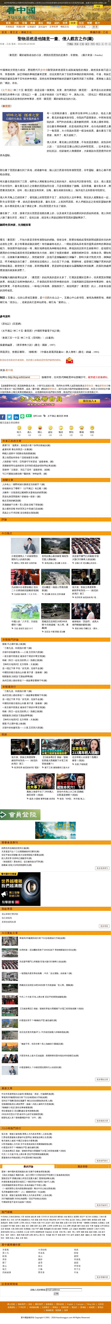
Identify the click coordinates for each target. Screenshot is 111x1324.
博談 (48, 23)
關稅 (89, 1220)
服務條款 (49, 1304)
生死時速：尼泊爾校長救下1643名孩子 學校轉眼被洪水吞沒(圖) (47, 950)
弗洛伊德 (52, 1220)
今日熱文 (7, 533)
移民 (69, 1232)
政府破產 (53, 799)
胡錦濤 (23, 594)
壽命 (17, 1238)
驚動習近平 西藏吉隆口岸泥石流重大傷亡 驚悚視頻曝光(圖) (28, 1178)
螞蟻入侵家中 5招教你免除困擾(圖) (19, 453)
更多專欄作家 (102, 1277)
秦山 (4, 1266)
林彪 (59, 1235)
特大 (98, 44)
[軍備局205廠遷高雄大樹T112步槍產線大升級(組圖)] (10, 938)
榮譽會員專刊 (10, 842)
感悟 (99, 1235)
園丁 (4, 1262)
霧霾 (41, 1229)
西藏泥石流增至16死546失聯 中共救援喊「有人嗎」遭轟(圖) (46, 985)
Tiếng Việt (90, 1304)
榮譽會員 (88, 386)
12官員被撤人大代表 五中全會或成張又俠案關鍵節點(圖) (26, 1144)
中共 (63, 1220)
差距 (27, 563)
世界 (65, 23)
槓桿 (36, 1226)
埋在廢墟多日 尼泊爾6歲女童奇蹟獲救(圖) (20, 1111)
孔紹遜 (17, 594)
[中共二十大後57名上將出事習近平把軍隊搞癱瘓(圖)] (10, 997)
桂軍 (27, 1235)
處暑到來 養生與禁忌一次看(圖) (17, 449)
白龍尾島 (19, 1232)
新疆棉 (3, 1220)
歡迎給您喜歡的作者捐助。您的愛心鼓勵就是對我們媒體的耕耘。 (31, 360)
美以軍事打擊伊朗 (10, 914)
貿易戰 (76, 1217)
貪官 (53, 1223)
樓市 (79, 1226)
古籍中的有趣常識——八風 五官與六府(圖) (22, 652)
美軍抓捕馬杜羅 (9, 922)
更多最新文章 (102, 1121)
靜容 (40, 1266)
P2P (37, 1229)
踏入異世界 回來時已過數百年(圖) (16, 858)
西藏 (57, 632)
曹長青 (41, 1272)
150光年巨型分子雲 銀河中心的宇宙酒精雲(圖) (22, 1114)
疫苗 (41, 1220)
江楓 (40, 1269)
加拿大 (18, 1226)
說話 (27, 628)
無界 (66, 1310)
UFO (59, 1220)
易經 (83, 1235)
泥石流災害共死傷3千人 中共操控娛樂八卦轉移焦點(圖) (44, 1032)
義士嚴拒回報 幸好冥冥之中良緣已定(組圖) (22, 509)
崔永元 (27, 1223)
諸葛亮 (77, 1235)
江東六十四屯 (99, 1229)
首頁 (8, 23)
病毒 (38, 1217)
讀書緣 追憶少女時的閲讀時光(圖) (16, 865)
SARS (32, 1232)
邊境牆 (94, 1220)
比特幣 (55, 1226)
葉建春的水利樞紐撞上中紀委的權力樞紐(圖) (21, 1157)
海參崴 (96, 1226)
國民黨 (60, 1217)
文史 (73, 23)
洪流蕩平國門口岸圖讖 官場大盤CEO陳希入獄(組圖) (42, 961)
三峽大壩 (102, 1217)
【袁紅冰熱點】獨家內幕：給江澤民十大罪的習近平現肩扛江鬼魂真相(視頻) (35, 1175)
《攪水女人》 (97, 628)
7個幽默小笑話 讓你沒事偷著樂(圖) (17, 1107)
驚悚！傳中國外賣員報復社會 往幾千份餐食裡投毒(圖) (25, 1171)
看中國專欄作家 (11, 1244)
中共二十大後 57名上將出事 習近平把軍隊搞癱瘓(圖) (43, 997)
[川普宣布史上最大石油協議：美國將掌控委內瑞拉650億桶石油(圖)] (10, 1055)
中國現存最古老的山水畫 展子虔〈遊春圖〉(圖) (25, 672)
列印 (93, 44)
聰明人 (17, 563)
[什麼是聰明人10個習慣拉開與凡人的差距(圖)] (10, 1067)
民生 (3, 1235)
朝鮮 (13, 1226)
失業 (77, 764)
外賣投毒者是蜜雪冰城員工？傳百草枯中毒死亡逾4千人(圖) (28, 1182)
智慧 (95, 1235)
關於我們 (39, 1304)
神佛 (45, 70)
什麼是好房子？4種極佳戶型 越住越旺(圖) (38, 1020)
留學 (78, 1232)
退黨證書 (65, 1307)
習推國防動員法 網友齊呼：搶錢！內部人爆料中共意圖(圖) (27, 1104)
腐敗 (61, 1223)
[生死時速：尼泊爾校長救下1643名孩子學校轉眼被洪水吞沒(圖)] (10, 950)
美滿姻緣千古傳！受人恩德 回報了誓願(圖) (22, 505)
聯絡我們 (21, 1304)
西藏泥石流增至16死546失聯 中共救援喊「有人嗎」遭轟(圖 (55, 624)
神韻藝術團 (34, 1307)
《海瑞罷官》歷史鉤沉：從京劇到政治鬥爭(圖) (22, 861)
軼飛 (4, 1256)
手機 (103, 1235)
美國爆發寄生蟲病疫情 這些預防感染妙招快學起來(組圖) (29, 465)
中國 (44, 297)
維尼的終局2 (88, 597)
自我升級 (33, 563)
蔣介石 (42, 1235)
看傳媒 (83, 1307)
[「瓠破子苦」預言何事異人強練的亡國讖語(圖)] (10, 1044)
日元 (64, 1226)
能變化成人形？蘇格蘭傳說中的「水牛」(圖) (21, 1117)
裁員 (31, 799)
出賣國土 (95, 1217)
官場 (24, 23)
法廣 (107, 1223)
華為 (67, 1220)
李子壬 (77, 1269)
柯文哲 (45, 1220)
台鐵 (65, 1217)
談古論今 (42, 27)
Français (80, 1304)
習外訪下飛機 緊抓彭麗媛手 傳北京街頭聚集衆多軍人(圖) (27, 1101)
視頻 (4, 734)
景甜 (77, 628)
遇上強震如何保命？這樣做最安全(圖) (20, 457)
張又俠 (88, 1217)
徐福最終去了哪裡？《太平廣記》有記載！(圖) (24, 488)
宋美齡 (48, 1235)
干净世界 (22, 1307)
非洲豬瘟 (27, 1229)
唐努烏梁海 (5, 1232)
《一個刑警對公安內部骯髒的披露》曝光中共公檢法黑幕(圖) (28, 1188)
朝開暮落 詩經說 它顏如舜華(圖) (17, 676)
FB (10, 1226)
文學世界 (53, 27)
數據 (63, 594)
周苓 (4, 1259)
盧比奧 (33, 1217)
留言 (87, 44)
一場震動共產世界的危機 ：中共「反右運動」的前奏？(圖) (45, 973)
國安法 (70, 1217)
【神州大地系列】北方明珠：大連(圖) (20, 664)
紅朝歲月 (31, 27)
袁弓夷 (17, 1220)
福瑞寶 (92, 1307)
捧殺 (81, 628)
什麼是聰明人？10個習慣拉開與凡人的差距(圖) (40, 1067)
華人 (65, 1232)
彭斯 (99, 1220)
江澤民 (22, 1223)
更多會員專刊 (102, 868)
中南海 (33, 1223)
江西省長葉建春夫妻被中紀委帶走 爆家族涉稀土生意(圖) (26, 1137)
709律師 (65, 1229)
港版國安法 (25, 1220)
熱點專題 (7, 908)
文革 (21, 1238)
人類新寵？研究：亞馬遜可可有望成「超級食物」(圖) (27, 461)
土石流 (63, 563)
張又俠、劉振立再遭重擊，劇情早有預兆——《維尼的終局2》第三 (85, 590)
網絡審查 (82, 1229)
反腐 (66, 1223)
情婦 (57, 1223)
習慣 (22, 563)
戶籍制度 (83, 764)
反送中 (48, 1223)
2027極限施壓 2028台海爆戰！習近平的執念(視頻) (24, 1198)
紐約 (57, 23)
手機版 (70, 44)
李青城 (77, 1266)
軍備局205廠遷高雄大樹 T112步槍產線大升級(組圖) (42, 938)
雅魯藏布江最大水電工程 (64, 767)
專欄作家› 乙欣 (99, 32)
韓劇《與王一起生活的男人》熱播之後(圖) (22, 660)
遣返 (86, 1232)
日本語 (101, 1304)
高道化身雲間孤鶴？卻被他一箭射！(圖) (21, 496)
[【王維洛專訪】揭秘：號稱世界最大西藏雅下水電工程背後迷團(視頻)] (10, 1008)
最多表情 (82, 1166)
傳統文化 (64, 27)
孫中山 (36, 1235)
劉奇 (64, 1235)
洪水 (12, 1220)
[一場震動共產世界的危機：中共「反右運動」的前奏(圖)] (10, 973)
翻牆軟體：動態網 (53, 1310)
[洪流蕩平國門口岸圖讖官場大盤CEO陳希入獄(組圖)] (10, 961)
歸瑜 (76, 1253)
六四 (32, 1220)
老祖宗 (21, 628)
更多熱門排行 (102, 1161)
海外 (8, 1235)
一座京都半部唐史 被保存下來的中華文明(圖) (23, 656)
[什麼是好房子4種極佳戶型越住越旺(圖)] (10, 1020)
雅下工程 (49, 767)
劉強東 (7, 1229)
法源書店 (45, 1307)
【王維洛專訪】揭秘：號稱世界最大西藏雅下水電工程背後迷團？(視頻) (51, 1008)
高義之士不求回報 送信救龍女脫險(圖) (20, 513)
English (70, 1304)
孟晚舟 (84, 1220)
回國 (95, 1232)
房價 (17, 1229)
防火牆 (54, 1229)
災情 (59, 594)
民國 (23, 1235)
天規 (16, 628)
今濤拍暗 (42, 1250)
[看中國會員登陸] (20, 814)
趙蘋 (76, 1262)
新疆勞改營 (39, 1232)
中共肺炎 (4, 1217)
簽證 (91, 1232)
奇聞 (89, 23)
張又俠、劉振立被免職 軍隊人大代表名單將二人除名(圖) (26, 1134)
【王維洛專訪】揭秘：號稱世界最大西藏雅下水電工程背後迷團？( (55, 760)
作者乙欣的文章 (12, 441)
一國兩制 (86, 1223)
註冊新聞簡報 (10, 1284)
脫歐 (23, 1226)
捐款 (30, 1304)
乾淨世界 (78, 597)
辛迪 (76, 1272)
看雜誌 (55, 1307)
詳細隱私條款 (55, 6)
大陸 (16, 23)
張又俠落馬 (7, 918)
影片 (97, 23)
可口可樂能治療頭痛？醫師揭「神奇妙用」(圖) (24, 474)
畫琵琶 (6, 106)
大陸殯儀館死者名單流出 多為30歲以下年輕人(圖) (23, 1185)
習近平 (82, 1217)
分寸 (31, 628)
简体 (76, 44)
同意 (98, 6)
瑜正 (4, 1269)
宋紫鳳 (5, 1250)
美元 (40, 1226)
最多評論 (28, 1166)
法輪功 (75, 1229)
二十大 (29, 594)
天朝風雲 (10, 27)
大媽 (12, 1229)
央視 (61, 1232)
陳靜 (40, 1259)
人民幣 (49, 1226)
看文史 (14, 32)
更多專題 (104, 926)
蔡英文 (107, 1226)
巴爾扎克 (87, 628)
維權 (59, 1229)
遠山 (40, 1256)
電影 (96, 597)
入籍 (99, 1232)
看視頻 (100, 1307)
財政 (83, 1226)
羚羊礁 (77, 799)
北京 (2, 1229)
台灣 (102, 1226)
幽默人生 (88, 1235)
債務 (32, 1226)
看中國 (9, 370)
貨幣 (44, 1226)
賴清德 (27, 1217)
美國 (32, 23)
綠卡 (103, 1232)
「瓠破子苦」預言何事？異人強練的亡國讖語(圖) (41, 1044)
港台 (40, 23)
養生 (26, 1238)
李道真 (41, 1253)
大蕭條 (37, 799)
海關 (82, 1232)
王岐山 (78, 1220)
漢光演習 (53, 1217)
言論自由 (48, 1232)
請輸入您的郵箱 (37, 1290)
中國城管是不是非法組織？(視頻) (16, 1202)
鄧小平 (54, 1235)
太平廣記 (7, 90)
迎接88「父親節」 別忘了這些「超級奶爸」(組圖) (26, 470)
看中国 (22, 12)
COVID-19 (45, 1217)
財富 (87, 1226)
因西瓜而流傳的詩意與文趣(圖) (15, 848)
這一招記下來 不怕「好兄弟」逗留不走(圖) (22, 668)
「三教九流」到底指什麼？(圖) (17, 648)
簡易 (76, 1250)
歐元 (60, 1226)
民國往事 (21, 27)
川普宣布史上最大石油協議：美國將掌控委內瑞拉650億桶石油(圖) (49, 1055)
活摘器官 (90, 1229)
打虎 (70, 1223)
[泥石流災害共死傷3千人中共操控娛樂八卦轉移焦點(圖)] (10, 1032)
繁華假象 (45, 799)
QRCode (37, 416)
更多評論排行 (102, 1205)
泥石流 (53, 594)
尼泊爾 (57, 563)
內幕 (39, 1223)
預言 (3, 1238)
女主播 (55, 1232)
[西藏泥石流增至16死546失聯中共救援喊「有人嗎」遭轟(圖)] (10, 985)
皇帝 (72, 1235)
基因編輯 (47, 1229)
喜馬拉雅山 (49, 563)
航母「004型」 (66, 799)
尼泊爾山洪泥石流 (90, 563)
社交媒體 (4, 1226)
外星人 (12, 1238)
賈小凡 (5, 1253)
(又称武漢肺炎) (14, 1217)
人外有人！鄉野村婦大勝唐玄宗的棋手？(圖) (23, 484)
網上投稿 (11, 1304)
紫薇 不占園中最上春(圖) (14, 644)
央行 (27, 1226)
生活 (81, 23)
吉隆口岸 (78, 563)
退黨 (36, 1220)
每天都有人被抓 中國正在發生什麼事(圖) (19, 1141)
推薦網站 (11, 1307)
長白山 (13, 1232)
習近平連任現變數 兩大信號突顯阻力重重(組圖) (22, 855)
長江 (8, 1220)
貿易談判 (4, 1223)
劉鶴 (11, 1223)
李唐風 (77, 1259)
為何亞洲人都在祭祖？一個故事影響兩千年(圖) (24, 680)
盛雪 (40, 1262)
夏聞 (76, 1256)
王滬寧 (16, 1223)
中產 (91, 1226)
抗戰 (31, 1235)
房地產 (74, 1226)
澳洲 (18, 1235)
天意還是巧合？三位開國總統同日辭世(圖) (20, 851)
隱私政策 (60, 1304)
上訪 (70, 1229)
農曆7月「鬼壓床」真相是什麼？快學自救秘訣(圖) (26, 445)
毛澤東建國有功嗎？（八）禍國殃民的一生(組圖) (23, 1192)
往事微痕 (93, 1223)
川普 (22, 1217)
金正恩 (72, 1220)
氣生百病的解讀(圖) (11, 500)
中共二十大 (37, 594)
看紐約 (74, 1307)
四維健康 (6, 1272)
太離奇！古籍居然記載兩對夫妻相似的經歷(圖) (24, 492)
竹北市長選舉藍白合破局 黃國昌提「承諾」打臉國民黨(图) (27, 1094)
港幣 (69, 1226)
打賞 (82, 44)
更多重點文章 (102, 1079)
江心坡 (26, 1232)
